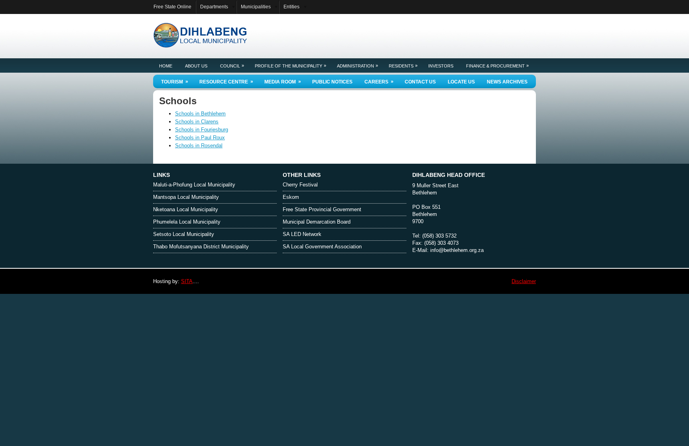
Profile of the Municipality (290, 65)
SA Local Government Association (322, 247)
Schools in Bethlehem (200, 114)
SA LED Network (302, 234)
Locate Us (461, 82)
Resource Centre (226, 82)
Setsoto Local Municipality (183, 234)
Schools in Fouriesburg (201, 130)
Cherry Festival (300, 185)
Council (232, 65)
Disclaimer (524, 281)
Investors (440, 65)
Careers (379, 82)
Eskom (291, 197)
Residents (403, 65)
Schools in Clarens (197, 122)
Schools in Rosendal (198, 146)
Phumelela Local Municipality (186, 222)
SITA (187, 281)
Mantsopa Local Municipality (186, 197)
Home (165, 65)
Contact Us (420, 82)
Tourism (174, 82)
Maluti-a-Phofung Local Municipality (194, 185)
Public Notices (332, 82)
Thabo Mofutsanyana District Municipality (201, 247)
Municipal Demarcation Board (316, 222)
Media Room (282, 82)
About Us (196, 65)
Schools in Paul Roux (200, 138)
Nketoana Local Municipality (185, 209)
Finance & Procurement (497, 65)
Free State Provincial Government (322, 209)
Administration (357, 65)
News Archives (507, 82)
